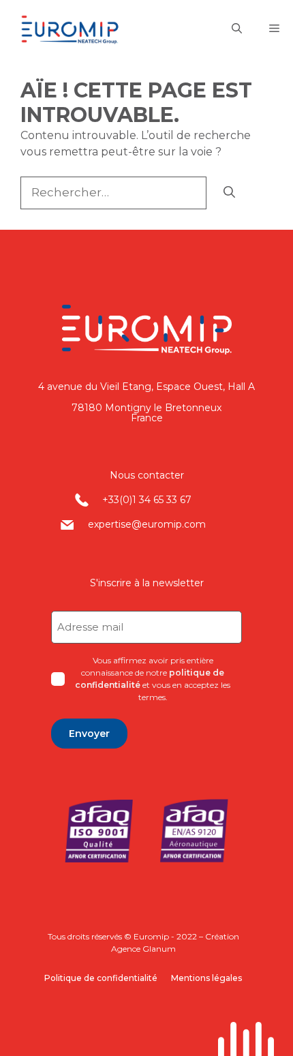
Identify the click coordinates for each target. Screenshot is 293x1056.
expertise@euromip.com (147, 524)
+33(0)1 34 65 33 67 (146, 500)
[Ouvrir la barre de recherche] (237, 29)
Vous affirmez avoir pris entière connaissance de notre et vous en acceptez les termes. (152, 678)
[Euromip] (81, 29)
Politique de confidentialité (100, 978)
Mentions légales (206, 978)
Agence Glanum (143, 949)
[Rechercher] (229, 193)
